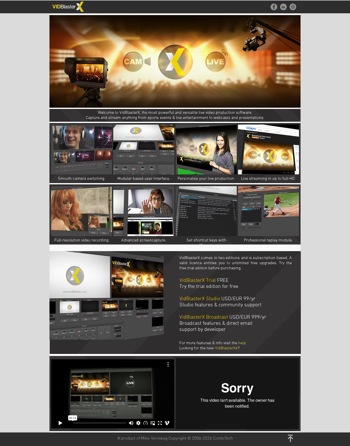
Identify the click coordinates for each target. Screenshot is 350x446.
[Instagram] (293, 7)
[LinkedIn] (283, 7)
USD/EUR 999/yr (247, 317)
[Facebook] (274, 7)
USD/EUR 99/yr (238, 299)
